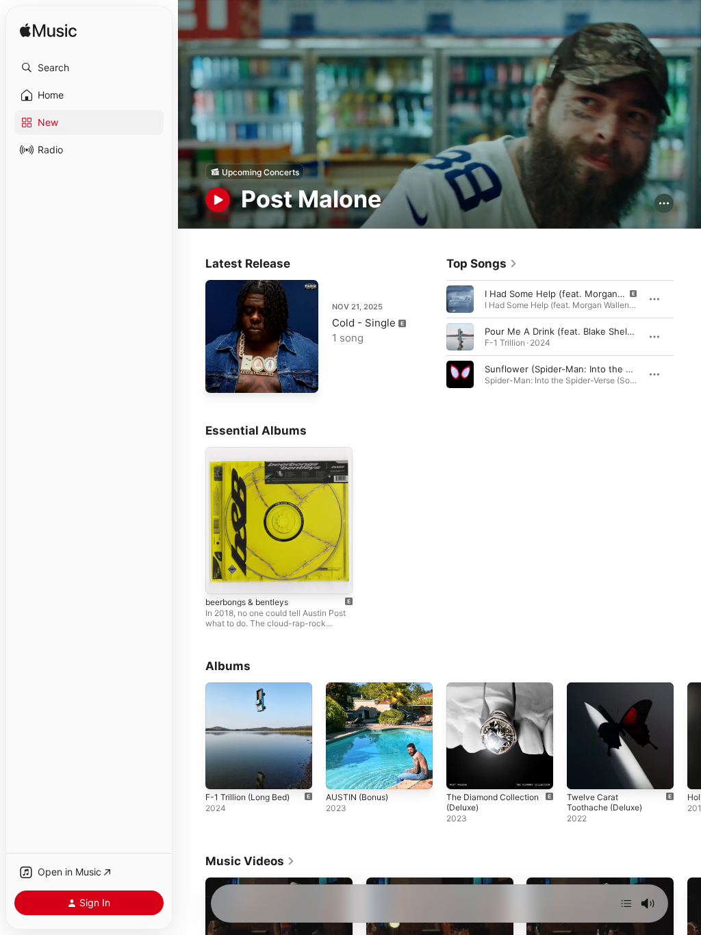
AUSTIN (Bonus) (357, 797)
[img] (48, 31)
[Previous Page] (432, 337)
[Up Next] (626, 903)
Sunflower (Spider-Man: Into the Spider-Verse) (584, 368)
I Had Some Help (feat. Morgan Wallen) (568, 293)
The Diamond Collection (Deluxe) (492, 802)
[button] (89, 67)
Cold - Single (364, 322)
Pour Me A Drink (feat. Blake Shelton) (565, 331)
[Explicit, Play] (460, 299)
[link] (482, 263)
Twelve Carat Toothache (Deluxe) (604, 802)
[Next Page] (687, 337)
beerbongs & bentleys (246, 602)
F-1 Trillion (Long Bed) (247, 797)
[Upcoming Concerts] (254, 172)
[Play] (217, 200)
